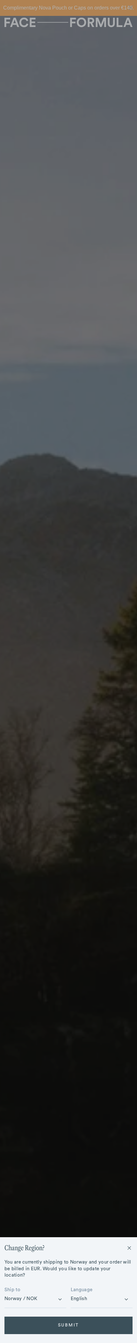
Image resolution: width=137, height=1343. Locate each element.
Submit (68, 1325)
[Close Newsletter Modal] (129, 1248)
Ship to (12, 1289)
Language (81, 1289)
